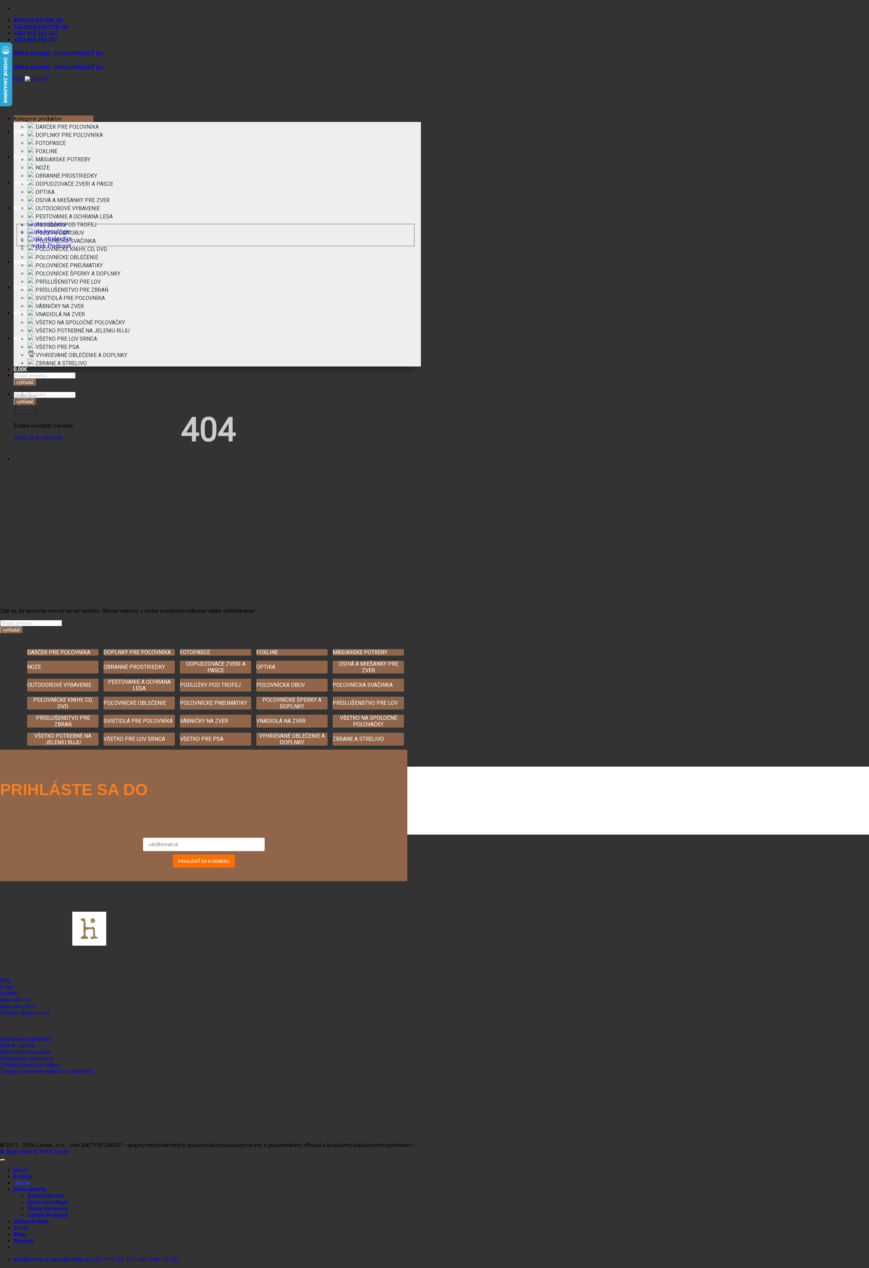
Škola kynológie (48, 1202)
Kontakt (24, 338)
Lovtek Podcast (47, 1215)
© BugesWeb (16, 1151)
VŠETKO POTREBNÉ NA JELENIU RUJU (83, 330)
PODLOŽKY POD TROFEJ (66, 224)
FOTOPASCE (51, 143)
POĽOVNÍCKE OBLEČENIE (67, 257)
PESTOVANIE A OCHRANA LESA (74, 216)
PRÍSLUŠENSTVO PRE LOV (68, 282)
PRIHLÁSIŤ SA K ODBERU (203, 861)
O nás (21, 1228)
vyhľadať (25, 382)
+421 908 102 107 (35, 40)
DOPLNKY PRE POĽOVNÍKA (69, 135)
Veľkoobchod (31, 1222)
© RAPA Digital (51, 1151)
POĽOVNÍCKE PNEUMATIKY (69, 265)
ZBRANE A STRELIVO (61, 363)
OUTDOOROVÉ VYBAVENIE (68, 208)
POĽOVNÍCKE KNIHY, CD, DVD (71, 249)
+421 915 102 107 (35, 33)
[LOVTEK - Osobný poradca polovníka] (25, 79)
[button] (20, 369)
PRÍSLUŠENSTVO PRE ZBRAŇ (72, 290)
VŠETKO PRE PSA (57, 347)
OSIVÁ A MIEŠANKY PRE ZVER (73, 200)
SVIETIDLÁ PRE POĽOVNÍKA (70, 298)
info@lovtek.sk (38, 20)
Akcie (22, 182)
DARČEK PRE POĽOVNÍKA (67, 127)
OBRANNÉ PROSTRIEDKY (66, 176)
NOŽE (43, 167)
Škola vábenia (45, 1196)
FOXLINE (46, 151)
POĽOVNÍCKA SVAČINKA (66, 241)
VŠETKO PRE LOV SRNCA (66, 339)
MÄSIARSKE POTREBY (63, 159)
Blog (20, 313)
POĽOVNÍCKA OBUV (60, 233)
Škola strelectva (47, 1209)
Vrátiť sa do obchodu (38, 437)
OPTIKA (45, 192)
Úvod (20, 132)
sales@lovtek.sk (41, 27)
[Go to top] (2, 1160)
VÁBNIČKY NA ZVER (60, 306)
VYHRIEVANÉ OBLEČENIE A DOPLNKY (81, 355)
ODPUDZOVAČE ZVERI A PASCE (74, 184)
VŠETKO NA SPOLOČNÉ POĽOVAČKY (80, 322)
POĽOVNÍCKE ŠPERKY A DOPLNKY (78, 273)
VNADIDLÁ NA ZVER (60, 314)
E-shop (23, 1176)
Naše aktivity (30, 1189)
